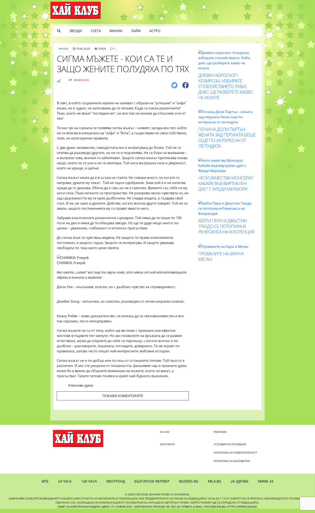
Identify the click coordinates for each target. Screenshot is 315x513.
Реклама (220, 432)
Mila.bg (214, 481)
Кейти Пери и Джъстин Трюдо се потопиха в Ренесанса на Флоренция (226, 226)
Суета (96, 30)
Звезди (75, 30)
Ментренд (115, 481)
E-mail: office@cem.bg (209, 507)
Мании (116, 30)
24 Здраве (239, 481)
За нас (165, 432)
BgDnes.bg (188, 481)
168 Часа (89, 481)
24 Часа (65, 481)
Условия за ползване (230, 444)
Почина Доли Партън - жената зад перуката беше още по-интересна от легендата (227, 137)
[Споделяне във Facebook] (185, 85)
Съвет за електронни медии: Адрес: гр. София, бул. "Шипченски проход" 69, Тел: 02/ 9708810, (125, 507)
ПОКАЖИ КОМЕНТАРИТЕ (122, 395)
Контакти (167, 444)
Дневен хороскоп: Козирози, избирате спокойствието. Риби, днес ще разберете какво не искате (225, 86)
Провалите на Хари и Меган (220, 256)
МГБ (45, 481)
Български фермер (152, 481)
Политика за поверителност (235, 453)
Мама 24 (265, 481)
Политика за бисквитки (232, 461)
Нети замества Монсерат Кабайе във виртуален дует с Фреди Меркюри (225, 183)
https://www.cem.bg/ (242, 507)
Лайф (136, 30)
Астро (154, 30)
